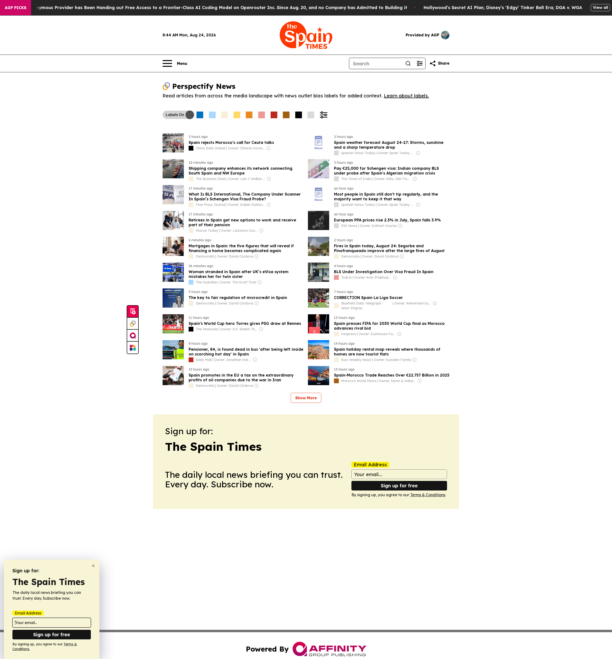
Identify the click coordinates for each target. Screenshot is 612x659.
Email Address (370, 464)
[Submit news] (132, 312)
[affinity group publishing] (132, 336)
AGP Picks (15, 7)
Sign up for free (399, 486)
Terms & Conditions (427, 494)
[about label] (191, 148)
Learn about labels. (406, 96)
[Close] (93, 565)
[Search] (408, 63)
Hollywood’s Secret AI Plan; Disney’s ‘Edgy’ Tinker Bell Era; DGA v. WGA (502, 7)
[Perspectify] (132, 324)
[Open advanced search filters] (419, 63)
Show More (306, 397)
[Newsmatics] (132, 348)
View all (600, 7)
